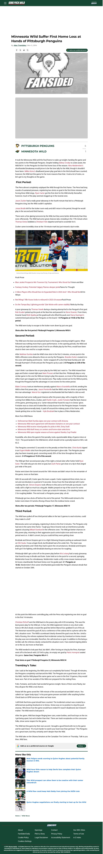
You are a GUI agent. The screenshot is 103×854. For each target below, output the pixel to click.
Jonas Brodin (20, 208)
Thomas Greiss (21, 222)
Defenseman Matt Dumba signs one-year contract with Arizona (43, 421)
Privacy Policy (56, 834)
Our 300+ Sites (79, 830)
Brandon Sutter (71, 357)
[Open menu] (5, 3)
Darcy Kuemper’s (77, 315)
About (20, 830)
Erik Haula (22, 543)
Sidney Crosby (64, 163)
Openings (38, 830)
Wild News (26, 816)
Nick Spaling (32, 315)
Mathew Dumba (26, 354)
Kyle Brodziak (48, 411)
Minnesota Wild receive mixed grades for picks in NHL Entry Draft (44, 427)
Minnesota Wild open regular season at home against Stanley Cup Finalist (47, 432)
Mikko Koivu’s (30, 171)
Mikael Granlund (36, 530)
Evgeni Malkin (25, 450)
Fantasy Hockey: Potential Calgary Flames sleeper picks (37, 287)
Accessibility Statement (60, 837)
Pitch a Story (40, 834)
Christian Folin (41, 222)
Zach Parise (56, 464)
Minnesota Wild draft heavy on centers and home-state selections (44, 429)
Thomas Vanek (37, 309)
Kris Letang (64, 553)
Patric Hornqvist (73, 652)
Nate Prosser (48, 373)
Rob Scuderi (20, 312)
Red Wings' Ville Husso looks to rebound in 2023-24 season (38, 300)
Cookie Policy (23, 837)
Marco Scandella (63, 387)
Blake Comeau (21, 387)
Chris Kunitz (77, 448)
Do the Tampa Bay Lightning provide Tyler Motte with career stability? (43, 304)
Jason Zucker (20, 201)
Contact (54, 830)
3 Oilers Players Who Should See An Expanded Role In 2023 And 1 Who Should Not (48, 292)
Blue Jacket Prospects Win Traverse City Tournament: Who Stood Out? (43, 282)
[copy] (27, 50)
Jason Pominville (45, 389)
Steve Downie (71, 312)
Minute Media (13, 846)
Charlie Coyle (51, 400)
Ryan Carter (40, 193)
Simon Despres (35, 485)
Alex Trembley (20, 45)
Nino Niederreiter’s (75, 166)
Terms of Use (78, 834)
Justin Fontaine (63, 400)
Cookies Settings (24, 841)
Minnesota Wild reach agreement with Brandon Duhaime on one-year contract (49, 424)
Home (17, 816)
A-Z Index (77, 837)
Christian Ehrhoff (22, 622)
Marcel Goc (36, 392)
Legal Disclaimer (41, 837)
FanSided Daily (24, 834)
